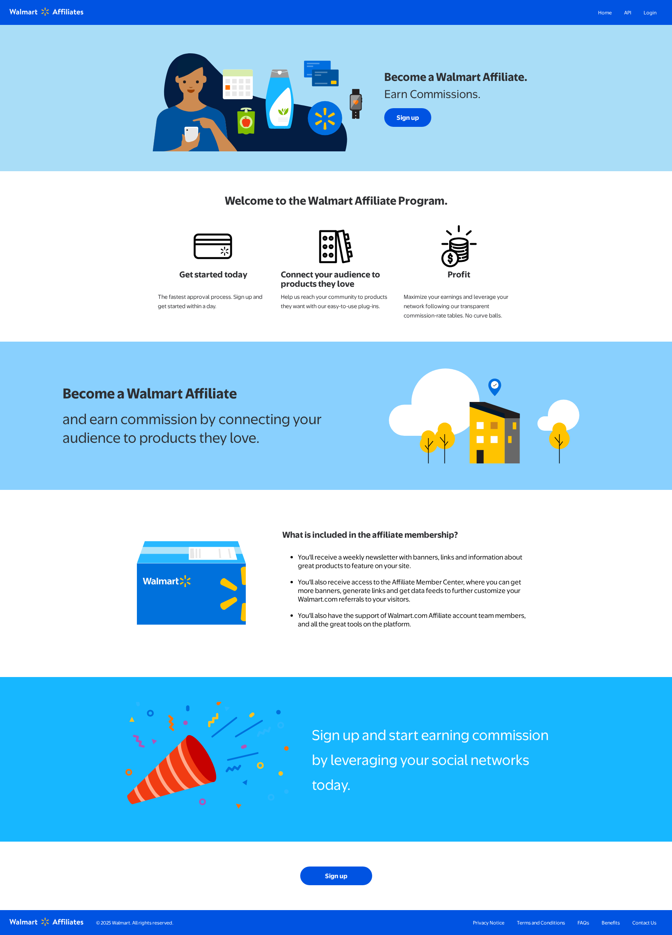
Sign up (408, 117)
